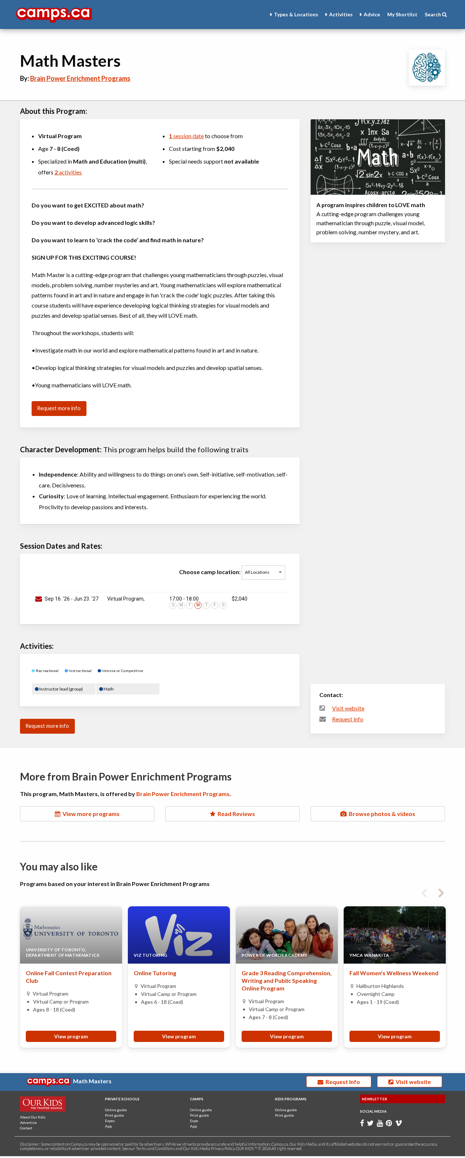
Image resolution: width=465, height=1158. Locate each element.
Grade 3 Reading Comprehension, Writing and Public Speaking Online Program (287, 980)
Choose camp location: (210, 571)
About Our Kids (32, 1117)
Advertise (28, 1122)
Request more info (59, 408)
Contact (26, 1128)
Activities (341, 14)
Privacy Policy (222, 1148)
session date (186, 135)
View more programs (90, 813)
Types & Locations (296, 14)
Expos (110, 1120)
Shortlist (402, 14)
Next (441, 891)
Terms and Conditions (155, 1148)
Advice (372, 14)
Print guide (114, 1115)
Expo (194, 1120)
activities (68, 172)
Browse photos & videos (381, 813)
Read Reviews (235, 813)
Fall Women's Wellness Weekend (393, 972)
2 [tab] (232, 1059)
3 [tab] (243, 1059)
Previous (424, 891)
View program (71, 1036)
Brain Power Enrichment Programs (80, 78)
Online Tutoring (155, 972)
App (108, 1126)
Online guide (116, 1110)
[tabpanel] (71, 977)
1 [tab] (221, 1059)
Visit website (348, 708)
